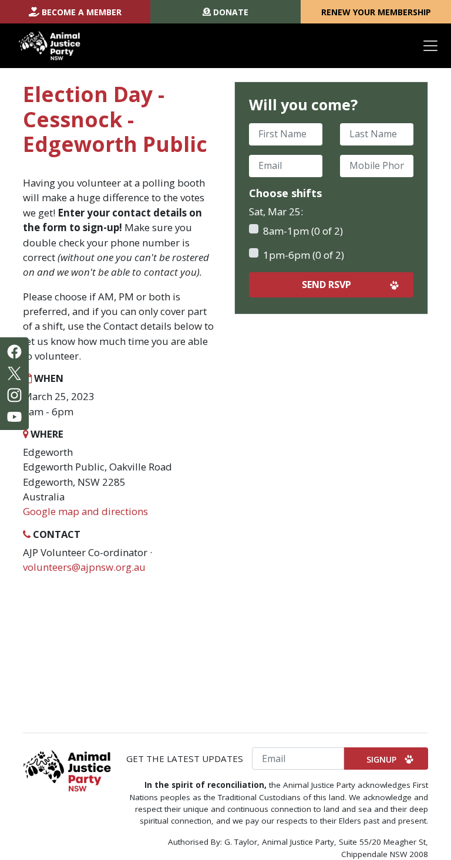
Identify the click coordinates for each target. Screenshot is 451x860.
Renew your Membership (376, 12)
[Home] (49, 45)
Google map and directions (85, 511)
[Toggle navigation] (430, 46)
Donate (230, 12)
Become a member (82, 12)
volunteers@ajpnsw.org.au (84, 567)
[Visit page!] (14, 350)
